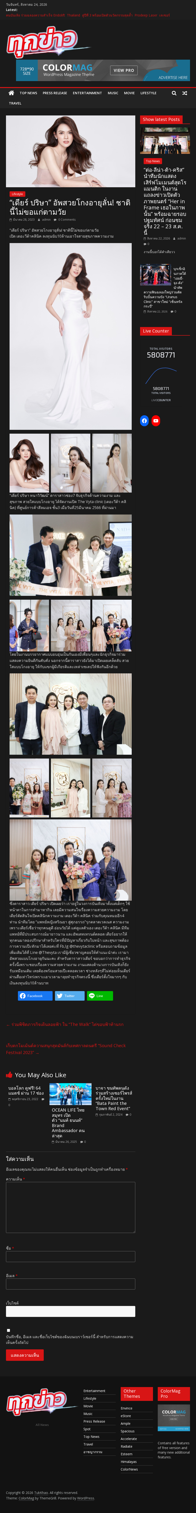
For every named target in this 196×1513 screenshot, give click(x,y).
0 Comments (67, 220)
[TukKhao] (11, 93)
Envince (126, 1408)
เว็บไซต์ (12, 1303)
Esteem (126, 1454)
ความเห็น (15, 1179)
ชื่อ (10, 1248)
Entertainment (87, 93)
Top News (28, 93)
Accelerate (129, 1438)
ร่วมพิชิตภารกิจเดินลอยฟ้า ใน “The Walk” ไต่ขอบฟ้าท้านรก (65, 1024)
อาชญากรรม (92, 1452)
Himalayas (129, 1461)
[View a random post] (185, 93)
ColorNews (129, 1469)
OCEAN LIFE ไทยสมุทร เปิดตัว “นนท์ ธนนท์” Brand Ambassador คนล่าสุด (68, 1123)
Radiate (126, 1446)
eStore (126, 1416)
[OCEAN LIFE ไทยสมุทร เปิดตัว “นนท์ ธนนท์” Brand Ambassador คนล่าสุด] (70, 1086)
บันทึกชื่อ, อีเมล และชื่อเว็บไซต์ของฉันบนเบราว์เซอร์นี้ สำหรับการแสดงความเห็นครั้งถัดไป (69, 1339)
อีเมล (12, 1275)
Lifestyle (149, 93)
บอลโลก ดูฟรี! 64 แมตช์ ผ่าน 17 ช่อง (26, 1090)
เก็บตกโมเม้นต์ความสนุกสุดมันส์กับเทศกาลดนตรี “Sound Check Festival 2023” (66, 1049)
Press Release (55, 93)
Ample (126, 1423)
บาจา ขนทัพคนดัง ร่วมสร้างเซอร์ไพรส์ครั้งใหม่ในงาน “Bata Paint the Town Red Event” (114, 1098)
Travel (15, 103)
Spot (87, 1429)
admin (46, 220)
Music (113, 93)
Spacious (128, 1431)
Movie (129, 93)
